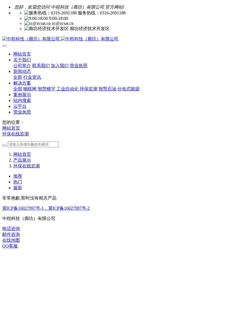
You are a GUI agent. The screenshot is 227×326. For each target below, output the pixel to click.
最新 (17, 187)
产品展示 (22, 160)
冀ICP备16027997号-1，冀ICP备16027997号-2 (46, 208)
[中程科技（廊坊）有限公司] (113, 39)
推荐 (17, 176)
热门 (17, 182)
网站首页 (22, 54)
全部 (17, 77)
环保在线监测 (15, 134)
